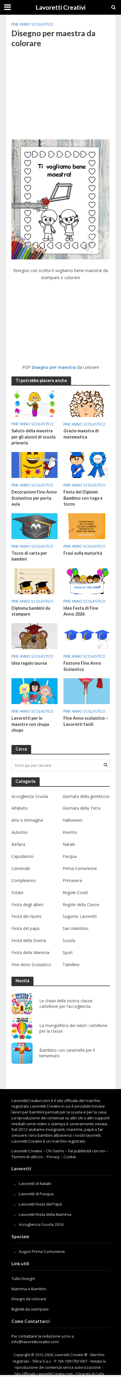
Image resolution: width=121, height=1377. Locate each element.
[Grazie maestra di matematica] (86, 403)
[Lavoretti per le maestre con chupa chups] (34, 690)
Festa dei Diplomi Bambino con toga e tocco (82, 497)
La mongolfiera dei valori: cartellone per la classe (73, 1028)
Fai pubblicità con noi (86, 1150)
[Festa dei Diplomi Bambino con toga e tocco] (86, 464)
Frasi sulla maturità (82, 553)
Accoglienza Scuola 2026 (41, 1224)
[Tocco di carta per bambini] (34, 526)
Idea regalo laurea (29, 663)
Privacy (53, 1156)
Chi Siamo (55, 1150)
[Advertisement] (60, 96)
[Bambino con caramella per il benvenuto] (22, 1053)
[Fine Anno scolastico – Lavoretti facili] (86, 690)
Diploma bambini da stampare (30, 611)
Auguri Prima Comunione (42, 1251)
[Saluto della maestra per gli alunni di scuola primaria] (34, 403)
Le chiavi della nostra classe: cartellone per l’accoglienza (66, 1003)
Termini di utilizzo (27, 1156)
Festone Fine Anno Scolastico (82, 666)
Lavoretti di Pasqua (36, 1193)
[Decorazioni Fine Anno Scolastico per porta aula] (34, 464)
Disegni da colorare (28, 1298)
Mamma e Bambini (28, 1288)
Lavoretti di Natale (35, 1183)
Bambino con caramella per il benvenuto (67, 1053)
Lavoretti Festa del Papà (40, 1204)
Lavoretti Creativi (60, 7)
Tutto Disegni (23, 1278)
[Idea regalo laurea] (34, 636)
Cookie (69, 1156)
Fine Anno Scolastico (32, 24)
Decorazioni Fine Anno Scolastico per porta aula (34, 497)
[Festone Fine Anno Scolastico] (86, 636)
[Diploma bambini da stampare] (34, 581)
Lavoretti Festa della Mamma (45, 1214)
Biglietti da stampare (30, 1309)
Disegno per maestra (54, 367)
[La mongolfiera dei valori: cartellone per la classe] (22, 1028)
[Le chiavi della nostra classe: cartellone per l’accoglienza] (22, 1003)
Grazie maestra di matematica (81, 433)
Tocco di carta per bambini (29, 556)
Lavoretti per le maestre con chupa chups (30, 724)
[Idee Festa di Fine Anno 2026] (86, 581)
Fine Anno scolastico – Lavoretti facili (85, 721)
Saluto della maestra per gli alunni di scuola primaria (33, 436)
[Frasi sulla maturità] (86, 526)
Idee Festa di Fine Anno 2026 (80, 611)
